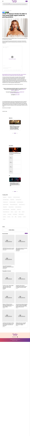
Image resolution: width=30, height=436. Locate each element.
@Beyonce (24, 89)
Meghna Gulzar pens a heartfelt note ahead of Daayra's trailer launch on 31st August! (21, 324)
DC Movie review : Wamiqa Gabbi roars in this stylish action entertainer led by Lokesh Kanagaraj (8, 287)
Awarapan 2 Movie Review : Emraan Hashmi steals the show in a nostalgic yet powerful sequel (21, 286)
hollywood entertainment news (13, 204)
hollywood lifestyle (13, 209)
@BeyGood (13, 90)
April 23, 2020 (17, 94)
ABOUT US (13, 340)
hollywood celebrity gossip (6, 209)
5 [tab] (17, 133)
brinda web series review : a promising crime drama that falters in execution (14, 153)
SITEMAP (16, 340)
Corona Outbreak (15, 214)
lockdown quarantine (21, 214)
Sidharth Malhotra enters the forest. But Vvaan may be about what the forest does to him (15, 184)
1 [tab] (12, 133)
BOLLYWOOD (11, 145)
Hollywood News (12, 199)
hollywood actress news (22, 204)
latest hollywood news (18, 199)
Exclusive (17, 288)
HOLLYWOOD (6, 3)
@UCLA (17, 90)
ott (9, 175)
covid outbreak (9, 214)
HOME (4, 3)
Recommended (4, 268)
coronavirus (4, 214)
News (9, 3)
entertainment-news (12, 125)
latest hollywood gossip (6, 199)
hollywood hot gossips (5, 204)
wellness (4, 219)
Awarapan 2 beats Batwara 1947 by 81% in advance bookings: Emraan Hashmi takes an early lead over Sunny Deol (8, 324)
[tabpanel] (15, 125)
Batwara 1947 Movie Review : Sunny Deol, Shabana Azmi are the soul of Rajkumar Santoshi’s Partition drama (15, 128)
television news (19, 209)
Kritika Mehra (5, 10)
